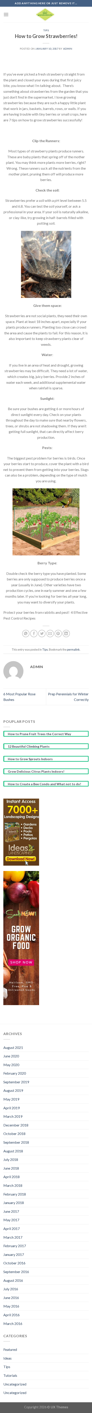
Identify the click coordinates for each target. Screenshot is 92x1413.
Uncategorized (14, 1384)
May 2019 (11, 1099)
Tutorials (10, 1375)
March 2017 (12, 1237)
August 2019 (13, 1090)
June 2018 (11, 1168)
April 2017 (11, 1228)
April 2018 (11, 1177)
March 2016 (12, 1323)
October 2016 (14, 1263)
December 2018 (15, 1125)
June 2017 (11, 1211)
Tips (46, 30)
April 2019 (11, 1108)
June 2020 (11, 1056)
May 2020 (11, 1065)
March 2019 (12, 1116)
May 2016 (11, 1306)
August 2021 (13, 1047)
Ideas (7, 1358)
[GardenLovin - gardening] (46, 14)
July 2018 (10, 1159)
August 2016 (13, 1280)
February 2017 (14, 1246)
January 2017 (13, 1254)
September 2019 (16, 1082)
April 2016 (11, 1315)
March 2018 (12, 1185)
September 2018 (16, 1142)
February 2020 (14, 1073)
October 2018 (14, 1133)
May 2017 (11, 1220)
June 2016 (11, 1297)
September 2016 (16, 1272)
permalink (73, 649)
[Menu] (6, 14)
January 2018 (13, 1202)
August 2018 (13, 1151)
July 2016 (10, 1289)
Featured (10, 1349)
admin (67, 48)
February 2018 (14, 1194)
